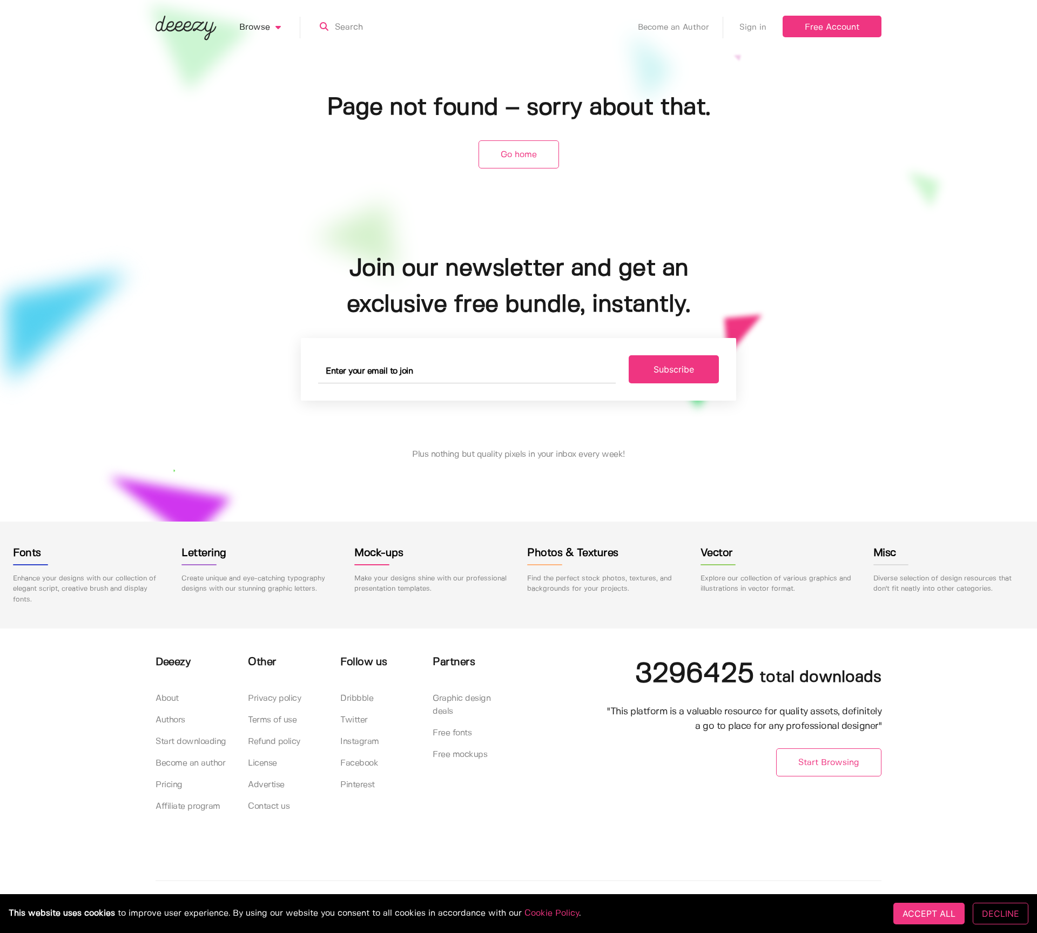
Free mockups (460, 755)
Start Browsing (828, 763)
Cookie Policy (551, 913)
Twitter (354, 720)
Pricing (169, 785)
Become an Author (673, 27)
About (167, 698)
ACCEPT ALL (929, 913)
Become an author (190, 763)
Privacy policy (274, 698)
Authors (170, 720)
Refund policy (274, 742)
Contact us (268, 806)
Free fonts (452, 733)
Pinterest (357, 785)
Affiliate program (188, 806)
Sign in (752, 27)
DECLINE (1000, 913)
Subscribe (674, 369)
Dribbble (356, 698)
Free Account (832, 27)
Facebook (359, 763)
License (262, 763)
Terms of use (272, 720)
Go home (519, 155)
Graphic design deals (461, 704)
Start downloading (191, 742)
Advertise (266, 785)
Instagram (359, 742)
